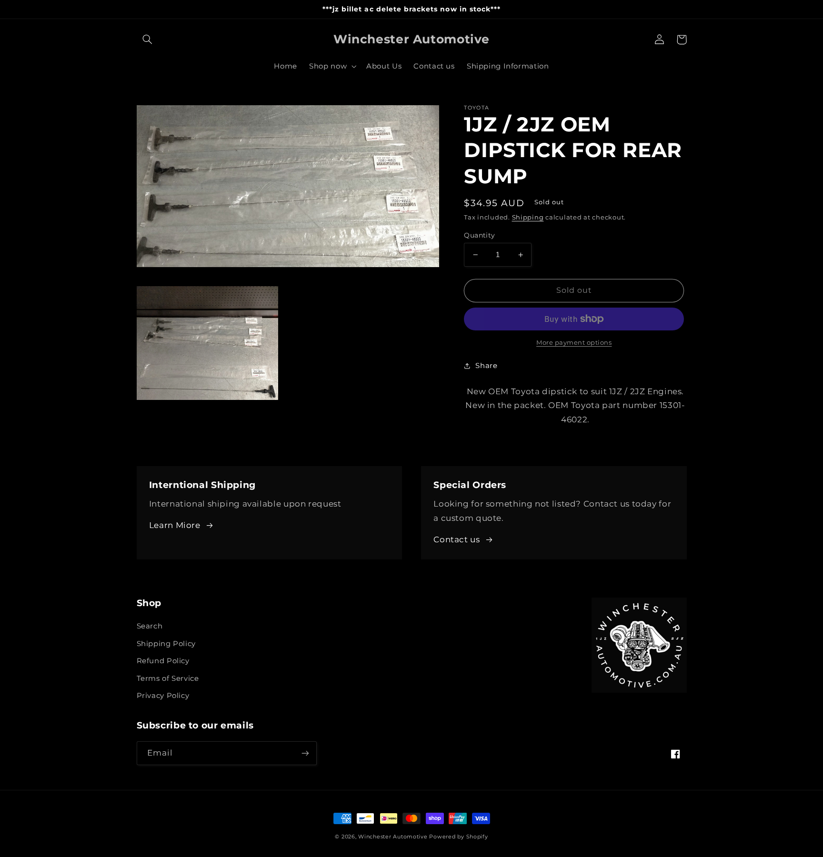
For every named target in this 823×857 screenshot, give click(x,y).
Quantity (479, 235)
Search (150, 626)
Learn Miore (175, 525)
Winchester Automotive (392, 837)
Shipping (528, 217)
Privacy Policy (163, 695)
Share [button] (486, 365)
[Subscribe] (305, 753)
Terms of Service (168, 678)
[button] (148, 39)
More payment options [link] (574, 342)
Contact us (456, 539)
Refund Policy (163, 661)
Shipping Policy (166, 643)
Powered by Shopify (458, 837)
